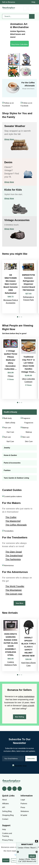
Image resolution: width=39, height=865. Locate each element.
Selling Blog (7, 811)
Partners (24, 803)
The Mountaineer (13, 590)
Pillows (10, 376)
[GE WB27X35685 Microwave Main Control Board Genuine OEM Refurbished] (10, 286)
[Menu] (35, 8)
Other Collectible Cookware (28, 380)
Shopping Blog (8, 815)
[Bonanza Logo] (8, 7)
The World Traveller (14, 586)
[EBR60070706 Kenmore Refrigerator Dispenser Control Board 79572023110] (28, 286)
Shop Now (9, 139)
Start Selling (19, 717)
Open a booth (28, 705)
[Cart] (25, 8)
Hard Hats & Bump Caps (28, 664)
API (3, 807)
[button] (17, 316)
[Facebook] (4, 788)
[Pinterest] (14, 788)
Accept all (5, 860)
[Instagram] (19, 788)
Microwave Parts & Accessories (10, 301)
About (4, 800)
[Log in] (30, 8)
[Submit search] (32, 16)
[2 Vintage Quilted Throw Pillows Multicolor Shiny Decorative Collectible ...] (10, 368)
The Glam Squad (13, 552)
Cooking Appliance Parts (10, 663)
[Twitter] (9, 788)
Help (33, 2)
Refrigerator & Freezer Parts (28, 298)
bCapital (24, 815)
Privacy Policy (7, 840)
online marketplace (26, 696)
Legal (23, 800)
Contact (5, 819)
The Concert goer (13, 594)
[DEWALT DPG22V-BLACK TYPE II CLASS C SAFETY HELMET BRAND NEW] (28, 645)
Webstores (25, 811)
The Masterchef (13, 521)
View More (19, 603)
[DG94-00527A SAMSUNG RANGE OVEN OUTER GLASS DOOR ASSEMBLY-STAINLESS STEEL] (10, 645)
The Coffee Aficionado (16, 525)
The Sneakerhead (14, 555)
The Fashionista (13, 559)
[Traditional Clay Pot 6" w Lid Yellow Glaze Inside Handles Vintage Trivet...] (28, 368)
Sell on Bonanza (8, 2)
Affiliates (5, 803)
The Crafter (10, 517)
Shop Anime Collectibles (19, 44)
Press (23, 807)
